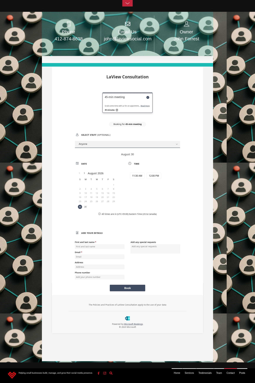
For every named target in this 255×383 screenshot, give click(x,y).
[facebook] (99, 372)
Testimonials (205, 373)
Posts (242, 373)
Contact (231, 373)
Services (189, 373)
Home (177, 373)
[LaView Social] (12, 378)
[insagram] (105, 372)
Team (219, 373)
